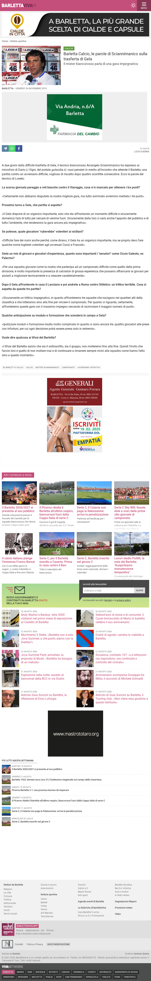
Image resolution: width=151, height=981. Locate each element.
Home (5, 41)
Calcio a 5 (83, 888)
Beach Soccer (84, 891)
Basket (44, 902)
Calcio (44, 898)
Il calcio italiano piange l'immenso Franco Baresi (18, 560)
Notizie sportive (18, 41)
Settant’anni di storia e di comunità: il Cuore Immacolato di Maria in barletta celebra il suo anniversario (120, 618)
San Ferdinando (73, 977)
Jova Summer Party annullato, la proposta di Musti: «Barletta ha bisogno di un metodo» (46, 658)
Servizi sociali (10, 913)
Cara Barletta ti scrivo (88, 912)
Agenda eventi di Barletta (91, 901)
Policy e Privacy (35, 944)
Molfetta (37, 977)
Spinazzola (92, 977)
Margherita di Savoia (126, 972)
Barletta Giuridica (123, 884)
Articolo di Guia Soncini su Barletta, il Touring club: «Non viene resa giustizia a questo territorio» (122, 698)
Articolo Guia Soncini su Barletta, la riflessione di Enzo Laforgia (44, 696)
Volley (44, 905)
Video (118, 914)
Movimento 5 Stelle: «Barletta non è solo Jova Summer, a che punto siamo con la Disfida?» (47, 638)
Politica (7, 899)
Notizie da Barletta (13, 884)
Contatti (19, 944)
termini (108, 600)
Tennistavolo (47, 916)
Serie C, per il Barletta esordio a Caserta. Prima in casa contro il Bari (55, 562)
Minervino (8, 977)
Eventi (7, 910)
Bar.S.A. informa (123, 888)
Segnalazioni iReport (125, 901)
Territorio (8, 906)
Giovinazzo (105, 972)
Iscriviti (139, 590)
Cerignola (78, 972)
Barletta (8, 972)
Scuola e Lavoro (49, 884)
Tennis (44, 909)
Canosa (66, 972)
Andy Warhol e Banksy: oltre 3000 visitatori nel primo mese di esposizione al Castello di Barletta (46, 618)
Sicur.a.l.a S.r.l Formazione (91, 915)
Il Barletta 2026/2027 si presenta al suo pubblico (18, 509)
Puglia (49, 977)
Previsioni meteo (123, 907)
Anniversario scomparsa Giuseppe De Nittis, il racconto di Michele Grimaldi (120, 676)
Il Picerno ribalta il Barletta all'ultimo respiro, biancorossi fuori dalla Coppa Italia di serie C (56, 513)
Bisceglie (40, 972)
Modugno (23, 977)
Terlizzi (106, 977)
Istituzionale (10, 903)
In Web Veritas (122, 895)
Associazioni (47, 888)
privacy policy (124, 600)
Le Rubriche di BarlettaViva (92, 907)
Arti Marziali (47, 912)
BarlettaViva (20, 5)
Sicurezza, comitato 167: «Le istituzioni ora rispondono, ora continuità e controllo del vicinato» (121, 658)
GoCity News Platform (58, 944)
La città (7, 892)
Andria (20, 972)
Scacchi (82, 884)
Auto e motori (122, 891)
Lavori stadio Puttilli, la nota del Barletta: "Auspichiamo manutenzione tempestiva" (129, 565)
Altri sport (83, 895)
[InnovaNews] (7, 947)
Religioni (8, 889)
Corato (92, 972)
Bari (30, 972)
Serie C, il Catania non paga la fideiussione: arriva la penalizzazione (92, 511)
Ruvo (59, 977)
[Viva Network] (12, 967)
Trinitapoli (130, 977)
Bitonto (53, 972)
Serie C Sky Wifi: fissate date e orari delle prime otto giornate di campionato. (129, 513)
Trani (117, 977)
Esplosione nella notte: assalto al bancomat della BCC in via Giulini (42, 676)
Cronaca (8, 896)
